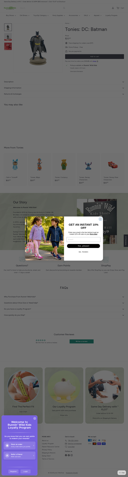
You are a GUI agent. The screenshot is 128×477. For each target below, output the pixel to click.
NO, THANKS (83, 252)
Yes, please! (83, 246)
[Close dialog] (100, 219)
